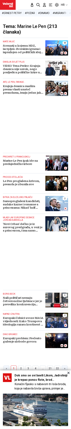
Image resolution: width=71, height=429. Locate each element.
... (43, 368)
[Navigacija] (50, 5)
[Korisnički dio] (44, 5)
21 (50, 368)
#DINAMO (44, 13)
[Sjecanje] (32, 5)
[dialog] (35, 399)
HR (63, 5)
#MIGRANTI (59, 13)
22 (57, 368)
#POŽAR (30, 13)
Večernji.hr (8, 5)
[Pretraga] (38, 5)
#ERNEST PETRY (12, 13)
